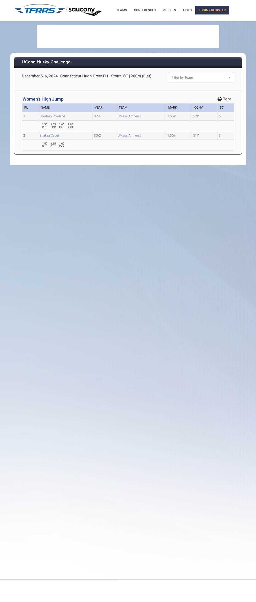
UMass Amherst (129, 116)
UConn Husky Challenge (46, 62)
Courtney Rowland (52, 116)
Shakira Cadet (49, 135)
